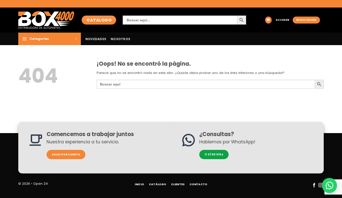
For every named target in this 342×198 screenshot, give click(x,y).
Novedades (95, 39)
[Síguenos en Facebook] (314, 185)
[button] (282, 20)
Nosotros (120, 39)
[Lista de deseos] (268, 20)
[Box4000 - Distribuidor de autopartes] (46, 20)
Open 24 (40, 183)
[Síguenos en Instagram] (320, 185)
